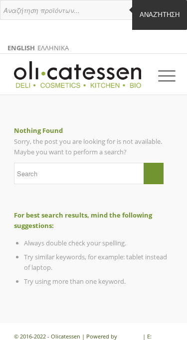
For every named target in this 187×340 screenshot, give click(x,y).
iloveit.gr (130, 336)
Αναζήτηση (160, 14)
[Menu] (159, 76)
